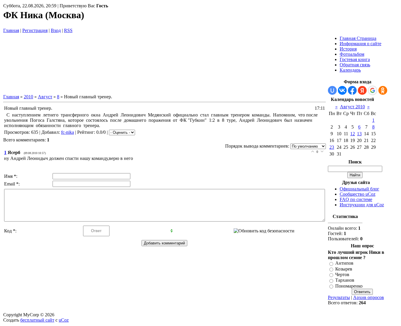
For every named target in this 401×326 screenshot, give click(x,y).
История (348, 48)
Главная (11, 30)
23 (331, 147)
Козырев (343, 268)
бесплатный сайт (37, 319)
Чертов (342, 274)
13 (359, 133)
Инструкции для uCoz (362, 204)
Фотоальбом (352, 54)
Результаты (339, 297)
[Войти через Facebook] (352, 90)
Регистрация (35, 30)
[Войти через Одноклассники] (382, 90)
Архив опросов (368, 297)
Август (45, 96)
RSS (68, 30)
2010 (28, 96)
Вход (56, 30)
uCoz (64, 319)
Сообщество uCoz (357, 194)
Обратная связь (355, 64)
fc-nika (67, 132)
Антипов (344, 263)
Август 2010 (352, 106)
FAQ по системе (356, 199)
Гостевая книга (355, 59)
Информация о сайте (360, 43)
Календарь (350, 69)
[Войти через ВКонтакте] (342, 90)
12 (352, 133)
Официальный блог (359, 188)
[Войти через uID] (332, 90)
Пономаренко (349, 285)
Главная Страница (358, 38)
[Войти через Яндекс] (362, 90)
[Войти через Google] (372, 90)
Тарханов (344, 280)
